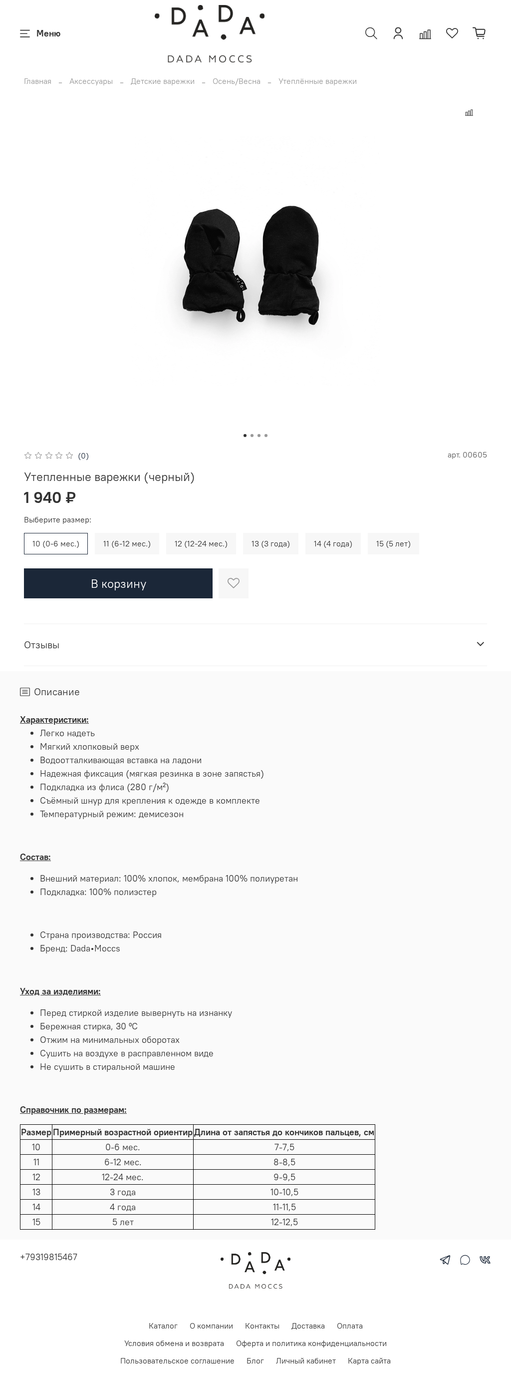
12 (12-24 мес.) (201, 543)
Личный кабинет (306, 1361)
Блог (255, 1361)
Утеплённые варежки (317, 81)
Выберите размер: (57, 519)
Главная (37, 81)
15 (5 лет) (393, 543)
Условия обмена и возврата (174, 1343)
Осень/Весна (236, 81)
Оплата (350, 1326)
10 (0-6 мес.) (55, 543)
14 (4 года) (333, 543)
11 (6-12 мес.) (127, 543)
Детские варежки (163, 81)
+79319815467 (48, 1257)
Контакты (262, 1326)
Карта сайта (369, 1361)
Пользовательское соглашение (177, 1361)
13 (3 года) (271, 543)
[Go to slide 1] (245, 435)
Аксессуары (91, 81)
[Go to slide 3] (258, 435)
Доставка (308, 1326)
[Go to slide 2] (252, 435)
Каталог (163, 1326)
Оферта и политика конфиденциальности (311, 1343)
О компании (211, 1326)
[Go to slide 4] (265, 435)
